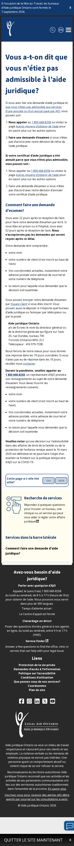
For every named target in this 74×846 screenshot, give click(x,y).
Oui (48, 480)
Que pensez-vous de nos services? (37, 682)
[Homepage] (9, 28)
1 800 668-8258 (51, 591)
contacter (29, 364)
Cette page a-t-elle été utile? (23, 480)
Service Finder (35, 641)
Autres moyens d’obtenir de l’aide (37, 126)
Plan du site (37, 690)
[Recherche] (53, 28)
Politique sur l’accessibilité (37, 673)
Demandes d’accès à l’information (37, 669)
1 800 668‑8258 (41, 122)
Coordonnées (37, 686)
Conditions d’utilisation (37, 677)
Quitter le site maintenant (33, 840)
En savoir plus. (57, 789)
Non (61, 480)
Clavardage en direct (37, 621)
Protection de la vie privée (37, 665)
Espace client (19, 304)
